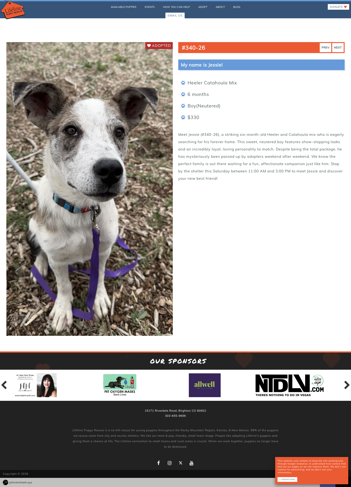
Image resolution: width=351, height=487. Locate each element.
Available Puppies (123, 7)
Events (150, 7)
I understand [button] (287, 479)
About (220, 7)
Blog (236, 7)
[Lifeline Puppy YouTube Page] (191, 463)
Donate (337, 7)
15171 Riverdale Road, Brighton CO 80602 (175, 410)
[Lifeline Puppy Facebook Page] (158, 463)
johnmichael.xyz (20, 482)
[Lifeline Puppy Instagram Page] (169, 463)
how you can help (176, 7)
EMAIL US (175, 15)
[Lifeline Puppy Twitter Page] (180, 463)
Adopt (202, 7)
